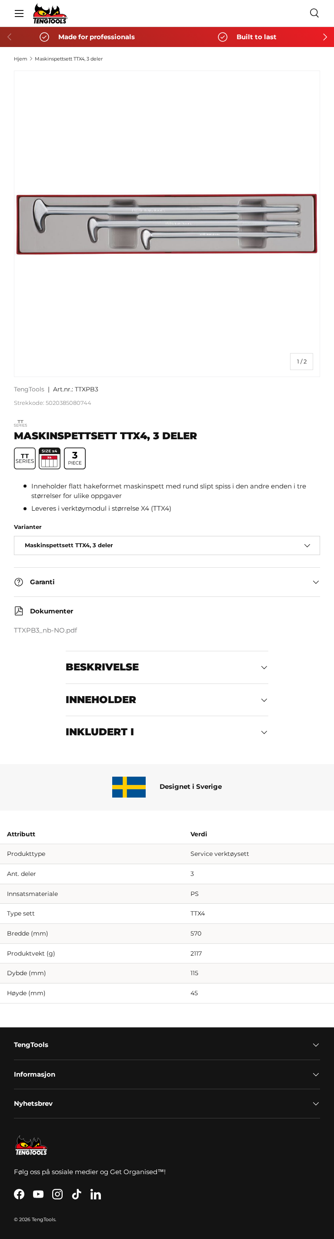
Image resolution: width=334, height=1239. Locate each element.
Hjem (20, 59)
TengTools (29, 389)
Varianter (28, 526)
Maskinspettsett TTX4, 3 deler (69, 59)
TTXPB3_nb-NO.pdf (45, 630)
